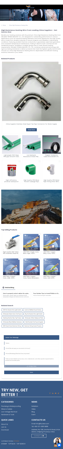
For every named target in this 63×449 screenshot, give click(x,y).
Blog (33, 412)
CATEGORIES (7, 401)
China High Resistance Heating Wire (18, 25)
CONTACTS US (38, 420)
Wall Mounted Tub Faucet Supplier (34, 322)
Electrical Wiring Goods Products (33, 326)
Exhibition (35, 406)
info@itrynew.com (42, 424)
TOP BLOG (11, 444)
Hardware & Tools (7, 415)
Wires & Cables (6, 409)
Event (33, 415)
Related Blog (9, 287)
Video (34, 409)
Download (5, 430)
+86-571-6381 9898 (41, 426)
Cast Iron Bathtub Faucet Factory (33, 310)
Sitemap (4, 444)
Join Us (3, 427)
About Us (4, 424)
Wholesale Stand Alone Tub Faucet (12, 314)
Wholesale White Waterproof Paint (34, 318)
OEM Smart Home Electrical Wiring (12, 326)
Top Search (20, 444)
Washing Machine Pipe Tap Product (12, 318)
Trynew (16, 441)
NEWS (34, 401)
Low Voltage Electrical (9, 412)
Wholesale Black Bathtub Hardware (12, 322)
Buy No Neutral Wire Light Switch (33, 314)
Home (4, 25)
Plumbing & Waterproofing (11, 406)
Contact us (38, 436)
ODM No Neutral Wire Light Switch (12, 310)
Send (31, 372)
